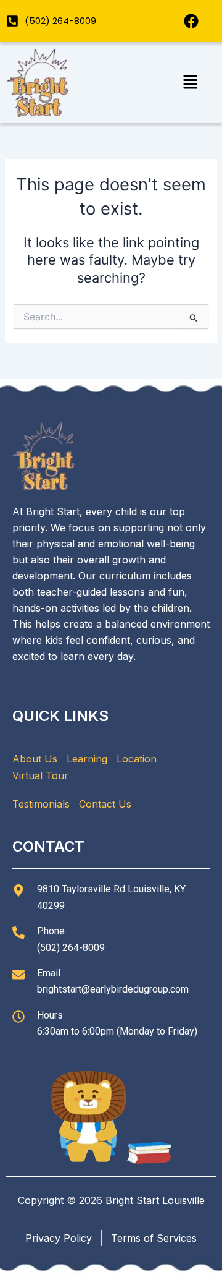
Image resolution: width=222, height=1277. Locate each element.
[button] (190, 82)
